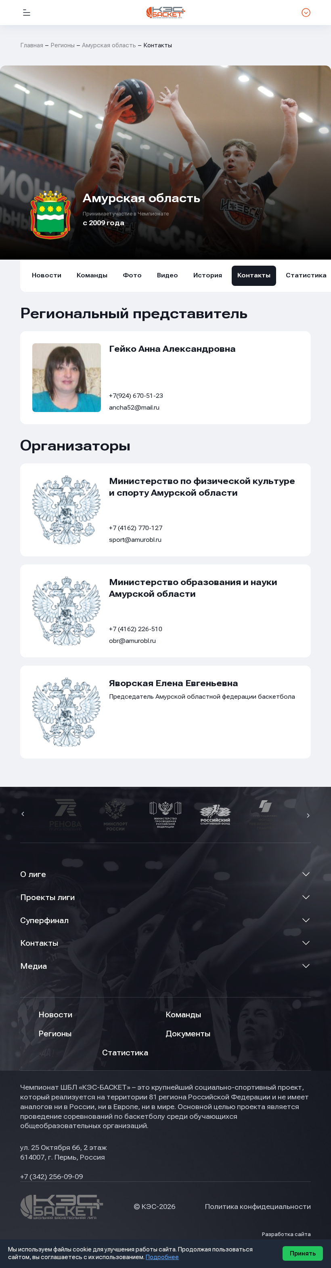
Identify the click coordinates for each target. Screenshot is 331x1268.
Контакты (253, 275)
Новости (46, 275)
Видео (167, 275)
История (207, 275)
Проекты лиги (47, 897)
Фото (132, 275)
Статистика (125, 1052)
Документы (188, 1033)
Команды (92, 275)
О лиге (33, 874)
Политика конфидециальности (258, 1206)
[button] (23, 815)
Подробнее (162, 1257)
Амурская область (109, 45)
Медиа (33, 966)
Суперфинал (44, 920)
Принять (303, 1253)
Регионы (62, 45)
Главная (31, 45)
